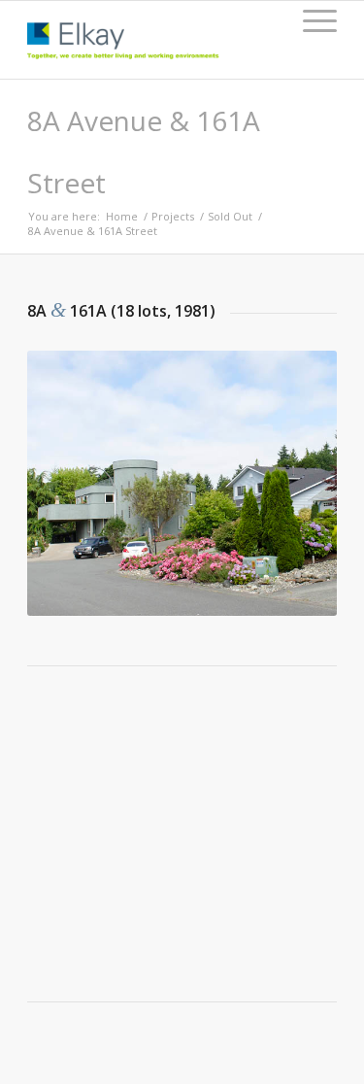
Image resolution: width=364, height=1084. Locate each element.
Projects (172, 216)
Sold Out (230, 216)
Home (122, 216)
